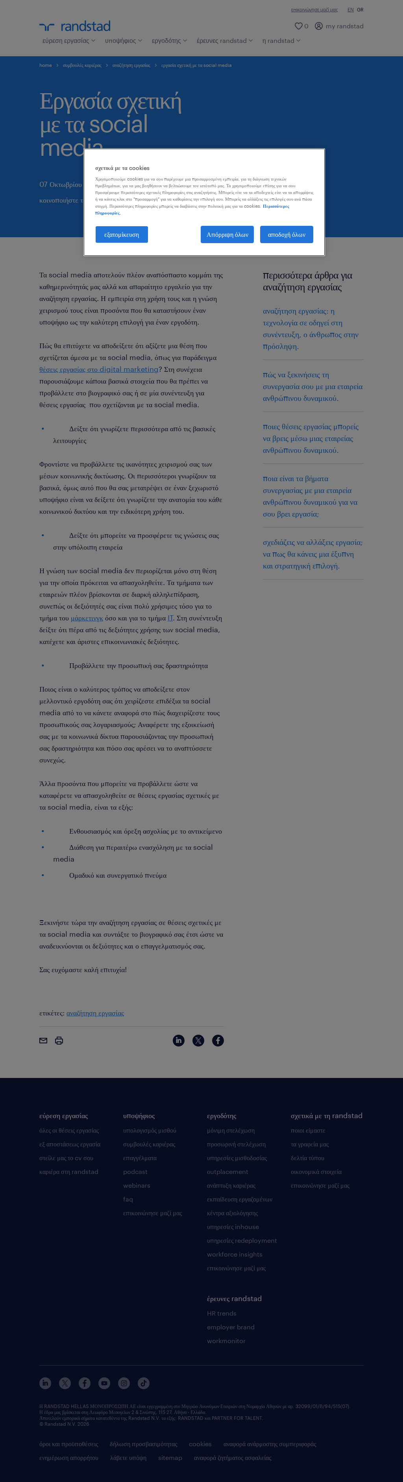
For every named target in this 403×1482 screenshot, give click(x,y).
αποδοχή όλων (286, 234)
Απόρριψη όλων (227, 234)
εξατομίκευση (121, 234)
